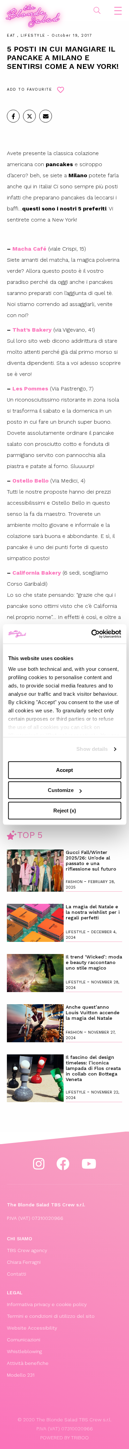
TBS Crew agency (27, 1250)
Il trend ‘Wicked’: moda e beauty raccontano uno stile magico (94, 962)
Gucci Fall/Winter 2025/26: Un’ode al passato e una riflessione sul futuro (91, 860)
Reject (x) (64, 810)
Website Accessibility (32, 1328)
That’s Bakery (32, 329)
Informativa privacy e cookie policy (47, 1304)
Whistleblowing (24, 1351)
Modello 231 (20, 1375)
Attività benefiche (28, 1363)
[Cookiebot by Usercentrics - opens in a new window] (92, 633)
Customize (61, 790)
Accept (64, 770)
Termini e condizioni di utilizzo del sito (51, 1316)
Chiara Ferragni (24, 1262)
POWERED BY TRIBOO (64, 1437)
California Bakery (36, 572)
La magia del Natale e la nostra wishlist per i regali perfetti (93, 912)
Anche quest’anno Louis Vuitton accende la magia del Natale (92, 1012)
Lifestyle (33, 35)
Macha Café (28, 248)
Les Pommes (30, 388)
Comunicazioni (23, 1339)
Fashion (75, 882)
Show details (92, 749)
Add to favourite (29, 89)
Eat (11, 35)
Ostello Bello (30, 480)
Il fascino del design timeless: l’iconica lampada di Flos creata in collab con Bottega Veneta (93, 1068)
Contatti (16, 1274)
